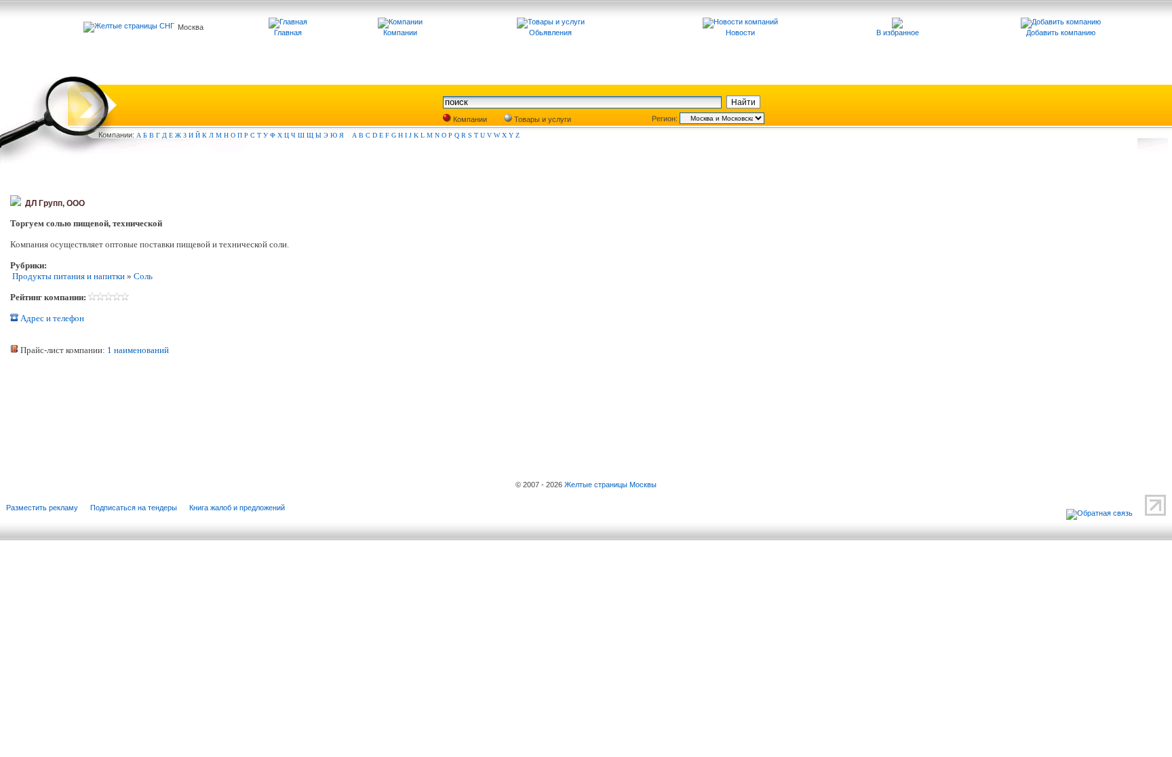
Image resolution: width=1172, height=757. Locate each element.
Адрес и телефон (51, 318)
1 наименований (138, 350)
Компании (469, 119)
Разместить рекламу (42, 508)
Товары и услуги (541, 119)
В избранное (897, 32)
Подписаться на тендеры (133, 508)
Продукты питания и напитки (67, 276)
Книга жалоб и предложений (237, 508)
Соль (143, 276)
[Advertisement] (169, 410)
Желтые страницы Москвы (610, 484)
